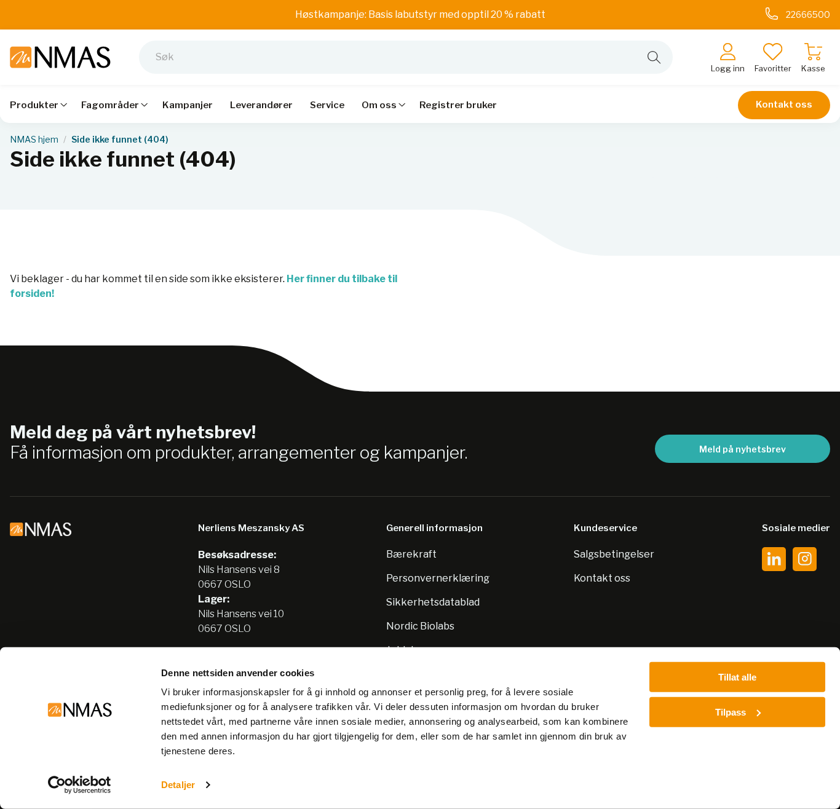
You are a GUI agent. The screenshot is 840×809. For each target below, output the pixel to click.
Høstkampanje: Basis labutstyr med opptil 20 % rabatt (420, 14)
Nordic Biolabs (420, 626)
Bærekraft (411, 554)
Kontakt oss (784, 104)
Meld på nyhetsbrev (742, 449)
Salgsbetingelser (614, 554)
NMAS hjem (34, 139)
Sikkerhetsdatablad (433, 602)
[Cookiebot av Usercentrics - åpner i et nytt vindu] (79, 785)
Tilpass (730, 711)
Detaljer (178, 784)
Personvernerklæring (437, 578)
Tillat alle (737, 677)
